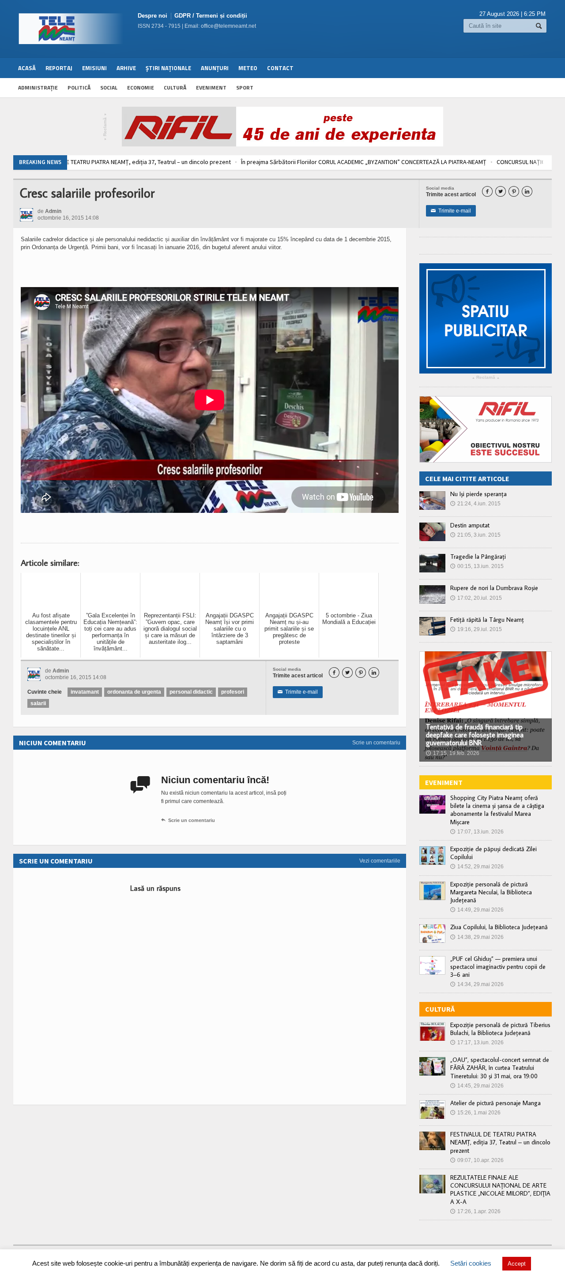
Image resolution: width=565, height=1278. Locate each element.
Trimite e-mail (451, 211)
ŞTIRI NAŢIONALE (168, 68)
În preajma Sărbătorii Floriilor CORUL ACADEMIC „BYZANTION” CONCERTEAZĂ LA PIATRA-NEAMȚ (195, 162)
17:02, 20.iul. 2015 (476, 598)
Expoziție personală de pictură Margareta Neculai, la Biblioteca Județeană (491, 892)
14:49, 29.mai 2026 (477, 910)
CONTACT (280, 68)
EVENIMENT (211, 87)
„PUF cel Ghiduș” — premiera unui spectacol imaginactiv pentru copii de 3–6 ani (498, 967)
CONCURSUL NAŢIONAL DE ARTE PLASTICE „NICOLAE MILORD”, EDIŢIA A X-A (423, 162)
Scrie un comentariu (376, 743)
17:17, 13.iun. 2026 (477, 1042)
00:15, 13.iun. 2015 (477, 566)
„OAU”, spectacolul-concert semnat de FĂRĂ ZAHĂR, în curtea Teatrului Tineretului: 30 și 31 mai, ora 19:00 (499, 1068)
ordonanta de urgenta (134, 692)
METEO (247, 68)
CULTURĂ (175, 87)
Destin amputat (470, 525)
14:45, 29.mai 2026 (477, 1086)
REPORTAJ (58, 68)
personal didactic (191, 692)
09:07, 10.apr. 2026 (477, 1160)
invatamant (85, 692)
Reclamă (105, 126)
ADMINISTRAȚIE (38, 87)
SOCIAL (108, 87)
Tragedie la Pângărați (478, 557)
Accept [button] (517, 1263)
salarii (38, 703)
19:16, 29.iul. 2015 (476, 629)
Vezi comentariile (379, 861)
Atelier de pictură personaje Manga (495, 1103)
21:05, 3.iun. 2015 (475, 535)
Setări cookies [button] (470, 1263)
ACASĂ (27, 68)
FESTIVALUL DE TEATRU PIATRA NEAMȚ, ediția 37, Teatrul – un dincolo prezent (500, 1142)
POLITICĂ (79, 87)
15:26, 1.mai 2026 (475, 1113)
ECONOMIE (140, 87)
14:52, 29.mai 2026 (477, 866)
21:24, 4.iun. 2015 (475, 504)
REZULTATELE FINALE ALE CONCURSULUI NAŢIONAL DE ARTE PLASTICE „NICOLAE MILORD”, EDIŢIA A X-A (500, 1189)
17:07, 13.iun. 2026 (477, 832)
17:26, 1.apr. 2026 (475, 1211)
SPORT (244, 87)
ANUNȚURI (215, 68)
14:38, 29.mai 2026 (477, 937)
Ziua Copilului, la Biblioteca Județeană (499, 927)
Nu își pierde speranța (478, 494)
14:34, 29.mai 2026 (477, 984)
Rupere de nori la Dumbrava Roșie (494, 588)
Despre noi (152, 15)
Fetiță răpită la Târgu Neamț (487, 620)
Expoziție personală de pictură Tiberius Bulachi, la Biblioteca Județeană (500, 1029)
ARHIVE (126, 68)
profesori (232, 692)
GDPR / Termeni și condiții (210, 15)
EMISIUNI (94, 68)
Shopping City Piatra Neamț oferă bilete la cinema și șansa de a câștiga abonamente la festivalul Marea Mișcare (497, 810)
